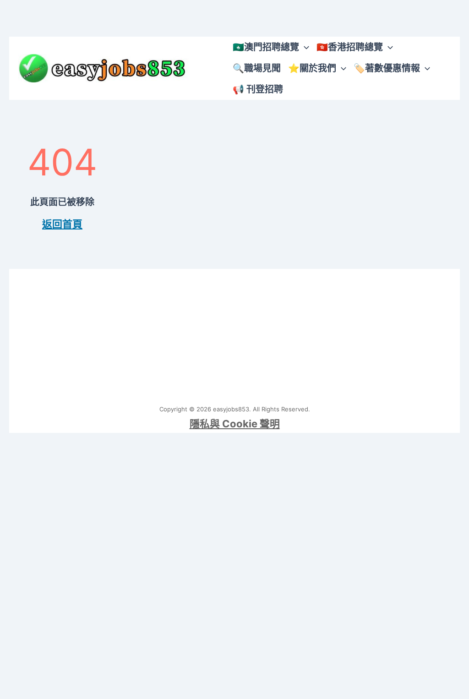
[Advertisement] (234, 333)
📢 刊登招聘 (258, 89)
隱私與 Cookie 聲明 (235, 424)
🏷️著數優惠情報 (387, 68)
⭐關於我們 (312, 68)
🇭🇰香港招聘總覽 (349, 47)
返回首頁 (62, 224)
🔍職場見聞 (257, 68)
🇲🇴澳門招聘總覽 (266, 47)
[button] (304, 47)
